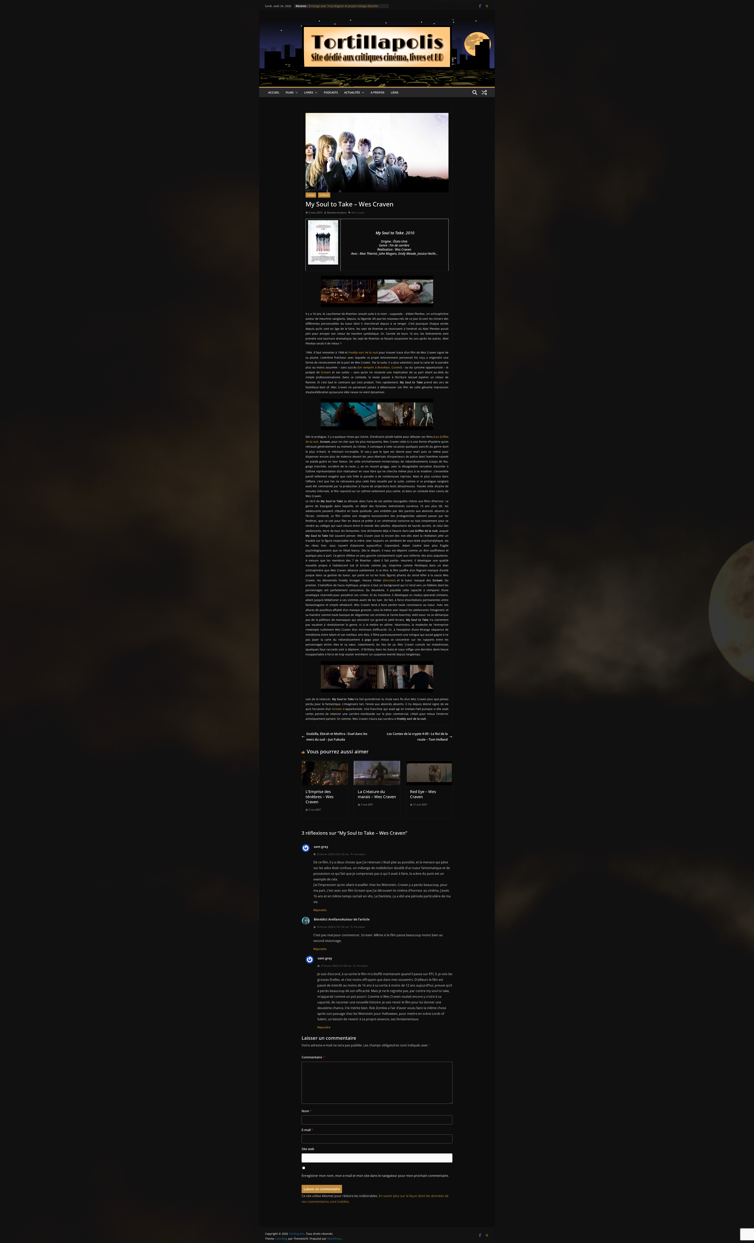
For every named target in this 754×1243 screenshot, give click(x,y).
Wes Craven (357, 212)
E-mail (307, 1130)
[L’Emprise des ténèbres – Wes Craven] (325, 763)
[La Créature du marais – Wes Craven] (377, 763)
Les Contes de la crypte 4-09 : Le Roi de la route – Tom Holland (417, 737)
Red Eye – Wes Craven (423, 794)
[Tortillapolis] (377, 22)
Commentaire (313, 1057)
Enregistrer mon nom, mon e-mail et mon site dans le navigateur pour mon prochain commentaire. (375, 1175)
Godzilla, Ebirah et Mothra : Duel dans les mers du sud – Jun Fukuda (336, 737)
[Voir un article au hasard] (484, 92)
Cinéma (311, 195)
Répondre (320, 910)
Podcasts (331, 92)
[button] (296, 92)
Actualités (352, 92)
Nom (307, 1111)
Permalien (359, 854)
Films (290, 92)
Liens (394, 92)
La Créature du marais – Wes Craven (377, 794)
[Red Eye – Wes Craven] (429, 763)
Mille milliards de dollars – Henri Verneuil (336, 6)
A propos (377, 92)
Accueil (273, 92)
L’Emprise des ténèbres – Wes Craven (320, 796)
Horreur (324, 195)
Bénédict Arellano (337, 212)
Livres (308, 92)
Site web (308, 1149)
